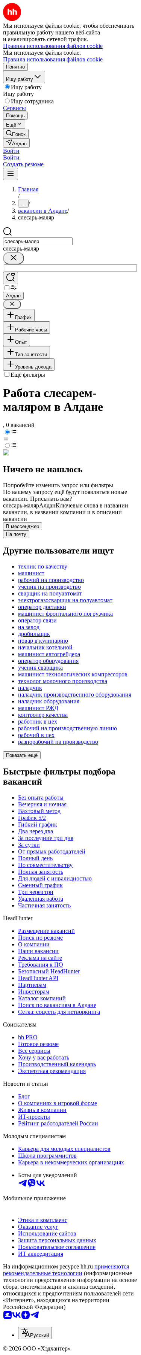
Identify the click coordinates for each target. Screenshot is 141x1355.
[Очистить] (13, 258)
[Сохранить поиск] (10, 278)
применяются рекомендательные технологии (66, 1269)
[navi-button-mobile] (10, 174)
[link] (16, 133)
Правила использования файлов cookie (53, 59)
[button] (11, 151)
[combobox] (38, 241)
